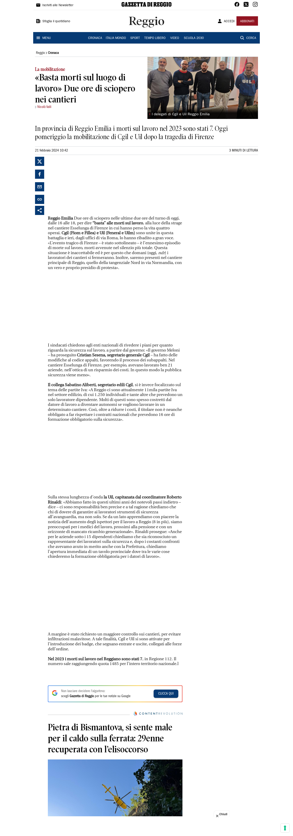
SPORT (135, 38)
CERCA (251, 38)
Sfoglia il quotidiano (56, 21)
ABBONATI (247, 21)
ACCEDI (229, 21)
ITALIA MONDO (116, 38)
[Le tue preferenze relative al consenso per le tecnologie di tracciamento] (285, 828)
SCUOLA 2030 (194, 38)
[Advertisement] (82, 185)
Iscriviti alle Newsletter (57, 5)
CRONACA (95, 38)
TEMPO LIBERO (154, 38)
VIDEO (174, 38)
